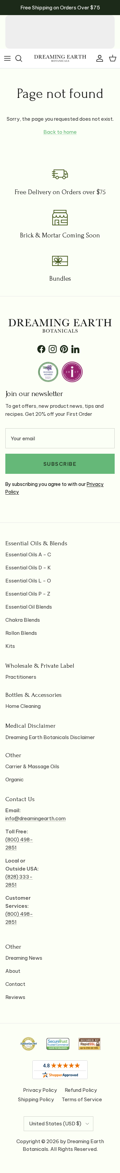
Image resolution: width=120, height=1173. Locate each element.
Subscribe (60, 464)
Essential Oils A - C (28, 554)
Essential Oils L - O (28, 580)
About (12, 971)
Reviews (15, 997)
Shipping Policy (36, 1099)
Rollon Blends (21, 633)
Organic (14, 779)
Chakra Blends (22, 620)
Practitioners (20, 677)
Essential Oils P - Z (27, 594)
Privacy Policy (40, 1090)
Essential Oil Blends (28, 607)
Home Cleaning (23, 706)
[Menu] (7, 58)
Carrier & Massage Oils (32, 766)
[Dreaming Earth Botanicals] (60, 58)
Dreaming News (23, 958)
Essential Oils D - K (28, 567)
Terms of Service (82, 1099)
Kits (10, 646)
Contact (15, 984)
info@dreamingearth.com (35, 818)
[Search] (22, 58)
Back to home (60, 132)
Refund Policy (81, 1090)
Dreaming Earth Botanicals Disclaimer (50, 737)
